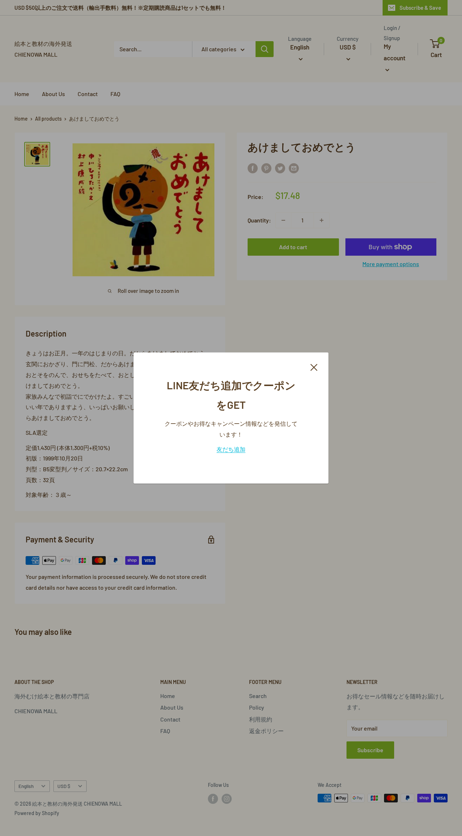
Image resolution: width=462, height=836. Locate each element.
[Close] (314, 366)
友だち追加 (231, 449)
